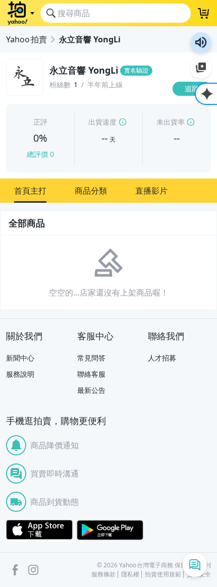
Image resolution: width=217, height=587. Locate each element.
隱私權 (130, 574)
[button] (30, 191)
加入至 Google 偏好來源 (201, 67)
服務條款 (103, 574)
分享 (194, 108)
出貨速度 (102, 122)
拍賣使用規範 (163, 574)
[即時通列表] (195, 565)
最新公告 (91, 390)
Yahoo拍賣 (26, 39)
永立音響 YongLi (90, 39)
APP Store (39, 530)
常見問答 (91, 358)
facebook (15, 570)
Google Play (110, 530)
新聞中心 (20, 358)
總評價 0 (40, 154)
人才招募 (162, 358)
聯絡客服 (91, 374)
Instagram (33, 570)
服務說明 (20, 374)
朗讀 (201, 42)
